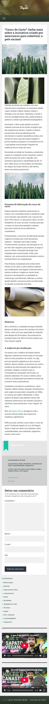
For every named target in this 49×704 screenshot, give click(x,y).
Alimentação (8, 583)
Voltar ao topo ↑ (38, 700)
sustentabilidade (18, 465)
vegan (38, 469)
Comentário (10, 501)
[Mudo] (40, 655)
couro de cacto (19, 469)
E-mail (8, 544)
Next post (11, 481)
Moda (21, 464)
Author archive (12, 450)
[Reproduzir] (5, 655)
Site (6, 555)
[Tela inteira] (44, 655)
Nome (8, 534)
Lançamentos (13, 464)
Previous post (13, 477)
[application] (24, 645)
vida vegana (23, 471)
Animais (7, 586)
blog (30, 425)
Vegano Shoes (17, 411)
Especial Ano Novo (11, 590)
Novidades (27, 464)
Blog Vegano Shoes (17, 700)
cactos (10, 469)
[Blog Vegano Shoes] (24, 7)
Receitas (7, 608)
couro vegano (31, 469)
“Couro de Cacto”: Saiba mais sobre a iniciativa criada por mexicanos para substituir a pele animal (24, 34)
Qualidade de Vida (10, 604)
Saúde (6, 611)
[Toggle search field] (45, 18)
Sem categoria (9, 615)
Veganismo (29, 465)
